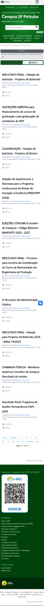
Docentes (4, 537)
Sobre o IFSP (5, 521)
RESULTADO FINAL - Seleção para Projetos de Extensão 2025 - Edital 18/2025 (21, 337)
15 (23, 441)
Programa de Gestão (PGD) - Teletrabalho (15, 551)
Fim (37, 441)
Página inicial (5, 45)
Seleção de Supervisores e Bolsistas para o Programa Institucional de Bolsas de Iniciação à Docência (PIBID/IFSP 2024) (21, 188)
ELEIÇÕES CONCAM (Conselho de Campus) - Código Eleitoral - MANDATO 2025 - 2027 (20, 228)
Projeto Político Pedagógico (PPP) (13, 526)
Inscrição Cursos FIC (35, 54)
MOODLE (10, 54)
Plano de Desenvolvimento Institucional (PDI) (17, 524)
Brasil (7, 2)
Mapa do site (34, 7)
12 (8, 441)
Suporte (4, 54)
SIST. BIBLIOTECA (23, 54)
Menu (34, 62)
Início (5, 438)
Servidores (5, 559)
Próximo (30, 441)
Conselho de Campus (8, 534)
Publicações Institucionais (21, 83)
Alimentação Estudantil (9, 545)
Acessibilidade (10, 7)
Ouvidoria (27, 41)
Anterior (13, 438)
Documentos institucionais (10, 532)
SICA (3, 57)
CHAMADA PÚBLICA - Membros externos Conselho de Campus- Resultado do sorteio (21, 371)
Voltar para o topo (35, 460)
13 (13, 441)
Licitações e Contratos (9, 542)
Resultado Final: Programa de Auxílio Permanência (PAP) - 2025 (19, 406)
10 (36, 438)
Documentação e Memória (10, 556)
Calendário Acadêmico (24, 36)
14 (18, 441)
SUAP (15, 54)
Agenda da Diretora (16, 38)
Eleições (4, 540)
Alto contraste (22, 7)
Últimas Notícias (8, 36)
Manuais (29, 38)
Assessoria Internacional (9, 548)
